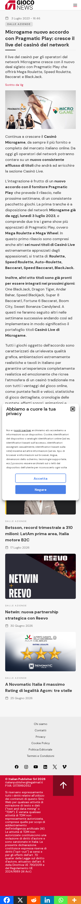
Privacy (40, 737)
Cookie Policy (40, 743)
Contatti (40, 730)
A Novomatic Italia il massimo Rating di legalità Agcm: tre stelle (38, 687)
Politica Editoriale (40, 749)
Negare (41, 489)
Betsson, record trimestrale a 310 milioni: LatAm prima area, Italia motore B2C (39, 534)
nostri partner (22, 430)
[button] (73, 409)
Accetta (40, 478)
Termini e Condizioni (40, 756)
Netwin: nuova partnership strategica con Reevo (31, 615)
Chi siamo (40, 724)
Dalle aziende (19, 24)
